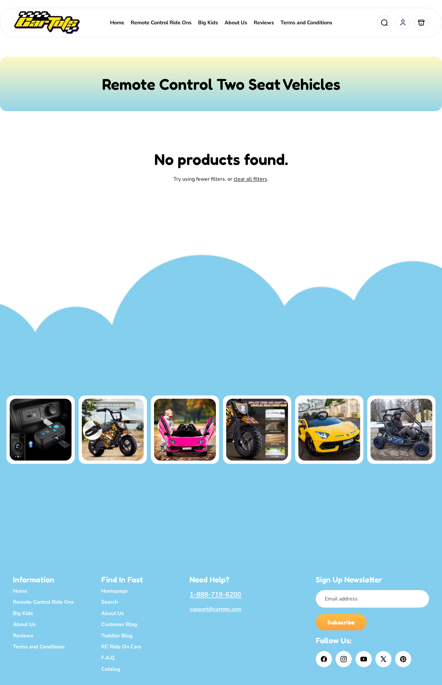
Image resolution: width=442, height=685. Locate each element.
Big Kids (23, 613)
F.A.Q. (108, 657)
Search (109, 602)
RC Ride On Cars (121, 646)
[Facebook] (324, 659)
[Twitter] (383, 659)
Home (20, 591)
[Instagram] (344, 659)
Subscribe (341, 622)
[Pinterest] (403, 659)
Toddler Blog (117, 635)
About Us (24, 624)
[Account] (403, 22)
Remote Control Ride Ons (43, 602)
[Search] (384, 22)
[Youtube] (364, 659)
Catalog (110, 669)
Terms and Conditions (39, 646)
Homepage (114, 591)
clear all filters (250, 179)
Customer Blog (119, 624)
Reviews (23, 635)
